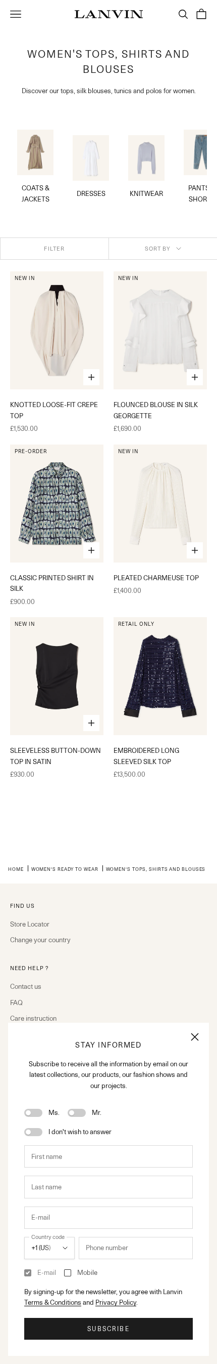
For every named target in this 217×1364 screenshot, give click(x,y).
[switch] (33, 1113)
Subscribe (108, 1329)
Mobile (87, 1272)
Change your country (40, 940)
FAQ (16, 1002)
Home (16, 868)
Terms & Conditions (52, 1302)
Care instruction (33, 1018)
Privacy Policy (115, 1302)
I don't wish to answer (80, 1132)
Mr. (96, 1112)
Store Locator (29, 924)
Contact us (25, 986)
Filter (54, 248)
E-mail (46, 1272)
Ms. (54, 1112)
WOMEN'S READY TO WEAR (64, 868)
